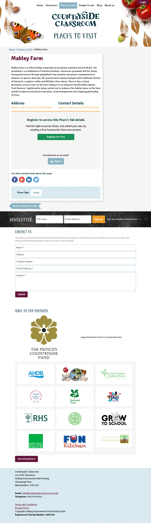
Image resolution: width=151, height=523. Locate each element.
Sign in (57, 161)
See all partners (26, 458)
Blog (99, 5)
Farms (36, 192)
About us (109, 5)
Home (40, 5)
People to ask (86, 5)
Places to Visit (25, 49)
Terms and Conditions (26, 504)
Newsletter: (21, 219)
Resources (52, 5)
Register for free (56, 136)
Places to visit (68, 5)
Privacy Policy (22, 508)
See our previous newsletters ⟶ (124, 219)
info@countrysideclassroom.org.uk (40, 493)
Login (143, 2)
